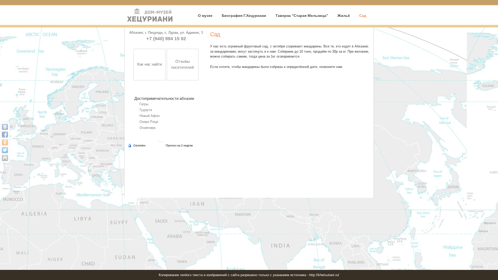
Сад (362, 15)
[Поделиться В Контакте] (5, 127)
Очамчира (147, 128)
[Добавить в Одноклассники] (5, 142)
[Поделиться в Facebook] (5, 134)
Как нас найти (149, 64)
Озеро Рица (149, 122)
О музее (205, 15)
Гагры (144, 104)
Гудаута (146, 110)
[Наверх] (5, 158)
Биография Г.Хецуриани (244, 15)
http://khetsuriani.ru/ (324, 275)
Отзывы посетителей (182, 64)
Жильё (343, 15)
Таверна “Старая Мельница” (301, 15)
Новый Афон (150, 116)
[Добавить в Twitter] (5, 150)
